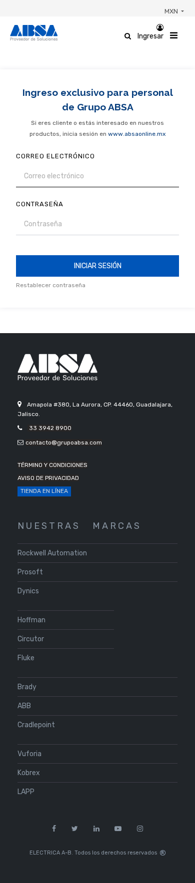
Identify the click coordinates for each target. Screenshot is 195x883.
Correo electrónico (55, 156)
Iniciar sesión (98, 266)
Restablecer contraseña (51, 285)
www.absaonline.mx (137, 133)
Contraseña (40, 204)
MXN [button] (172, 11)
